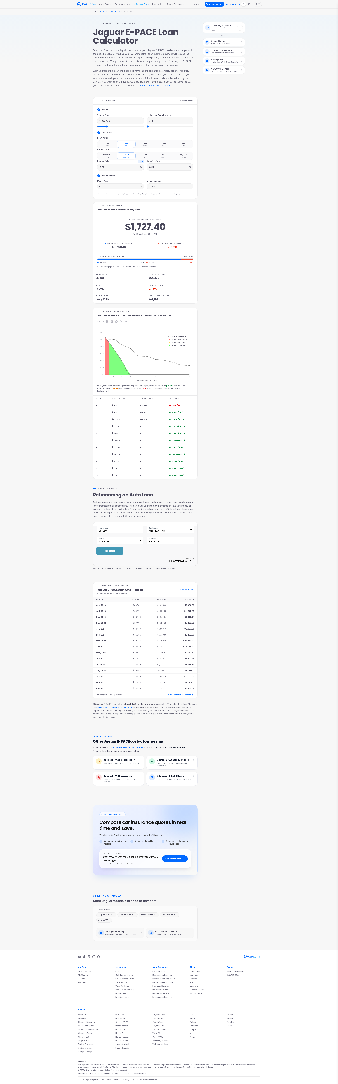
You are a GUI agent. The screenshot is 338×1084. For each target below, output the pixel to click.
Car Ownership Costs (124, 979)
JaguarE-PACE (105, 915)
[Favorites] (249, 4)
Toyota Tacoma (159, 1029)
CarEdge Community (124, 975)
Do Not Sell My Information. (146, 1080)
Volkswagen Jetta (160, 1044)
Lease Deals (120, 993)
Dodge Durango (85, 1051)
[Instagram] (93, 956)
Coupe (193, 1029)
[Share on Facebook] (107, 321)
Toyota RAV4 (158, 1026)
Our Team (194, 975)
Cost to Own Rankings (125, 990)
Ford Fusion (120, 1015)
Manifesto (194, 986)
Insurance (82, 979)
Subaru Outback (122, 1044)
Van (191, 1033)
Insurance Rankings (160, 986)
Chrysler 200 (83, 1037)
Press (192, 982)
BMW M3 (82, 1018)
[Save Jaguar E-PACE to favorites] (240, 28)
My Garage (83, 975)
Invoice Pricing (158, 971)
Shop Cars (104, 4)
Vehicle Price (103, 115)
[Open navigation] (258, 4)
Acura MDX (83, 1015)
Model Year (102, 181)
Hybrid (230, 1018)
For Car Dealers (196, 993)
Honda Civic (120, 1033)
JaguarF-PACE (126, 915)
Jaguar (103, 12)
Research (156, 4)
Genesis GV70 (121, 1022)
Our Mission (195, 971)
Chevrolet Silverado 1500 (89, 1029)
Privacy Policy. (129, 1080)
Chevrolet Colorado (86, 1022)
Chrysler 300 (83, 1040)
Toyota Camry (158, 1015)
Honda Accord (121, 1026)
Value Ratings (121, 982)
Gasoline (230, 1022)
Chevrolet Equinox (86, 1026)
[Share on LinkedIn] (112, 321)
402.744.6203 (233, 975)
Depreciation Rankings (162, 975)
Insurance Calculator (161, 990)
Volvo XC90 (157, 1037)
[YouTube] (79, 956)
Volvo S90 (157, 1033)
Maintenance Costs (160, 993)
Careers (193, 979)
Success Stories (197, 990)
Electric (230, 1015)
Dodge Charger (85, 1048)
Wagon (193, 1037)
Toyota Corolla (158, 1018)
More (196, 4)
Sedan (192, 1018)
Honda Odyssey (122, 1040)
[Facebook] (98, 956)
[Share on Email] (126, 321)
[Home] (95, 11)
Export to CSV (186, 589)
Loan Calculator (122, 997)
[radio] (107, 144)
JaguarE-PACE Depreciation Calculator (114, 707)
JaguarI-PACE (168, 915)
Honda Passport (122, 1037)
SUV (192, 1015)
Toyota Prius (157, 1022)
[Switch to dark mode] (243, 4)
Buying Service (122, 4)
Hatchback (194, 1026)
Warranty (82, 982)
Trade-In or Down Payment (159, 115)
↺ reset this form (186, 101)
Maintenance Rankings (162, 997)
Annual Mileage (154, 181)
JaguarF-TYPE (148, 915)
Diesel (229, 1026)
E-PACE (115, 12)
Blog (117, 971)
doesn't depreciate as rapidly (154, 85)
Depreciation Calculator (162, 982)
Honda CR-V (120, 1029)
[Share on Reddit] (116, 321)
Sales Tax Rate (153, 161)
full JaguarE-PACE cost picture (127, 747)
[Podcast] (89, 956)
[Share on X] (121, 321)
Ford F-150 (120, 1018)
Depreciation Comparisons (164, 979)
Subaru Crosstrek (123, 1048)
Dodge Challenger (86, 1044)
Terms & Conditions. (114, 1080)
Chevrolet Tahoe (85, 1033)
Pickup (193, 1022)
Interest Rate (103, 161)
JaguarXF (103, 920)
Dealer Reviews (174, 4)
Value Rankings (122, 986)
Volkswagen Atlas (160, 1040)
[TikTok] (84, 956)
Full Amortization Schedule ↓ (179, 695)
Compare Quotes (173, 858)
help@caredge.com (235, 971)
